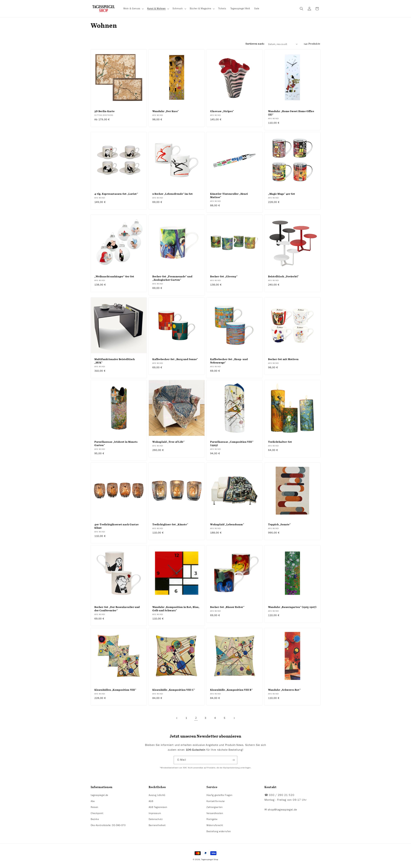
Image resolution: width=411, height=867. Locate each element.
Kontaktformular (215, 801)
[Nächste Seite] (234, 718)
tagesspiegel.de (99, 795)
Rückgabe (211, 819)
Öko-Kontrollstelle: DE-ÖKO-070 (108, 825)
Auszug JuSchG (157, 795)
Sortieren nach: (255, 44)
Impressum (155, 813)
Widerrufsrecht (214, 825)
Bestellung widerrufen (218, 831)
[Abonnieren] (233, 760)
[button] (133, 8)
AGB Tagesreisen (158, 807)
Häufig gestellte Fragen (219, 795)
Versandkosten (214, 813)
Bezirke (95, 819)
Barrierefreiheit (157, 825)
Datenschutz (156, 819)
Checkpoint (97, 813)
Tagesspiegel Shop (209, 859)
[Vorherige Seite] (177, 718)
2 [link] (196, 718)
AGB (151, 801)
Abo (93, 801)
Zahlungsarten (214, 807)
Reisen (94, 807)
